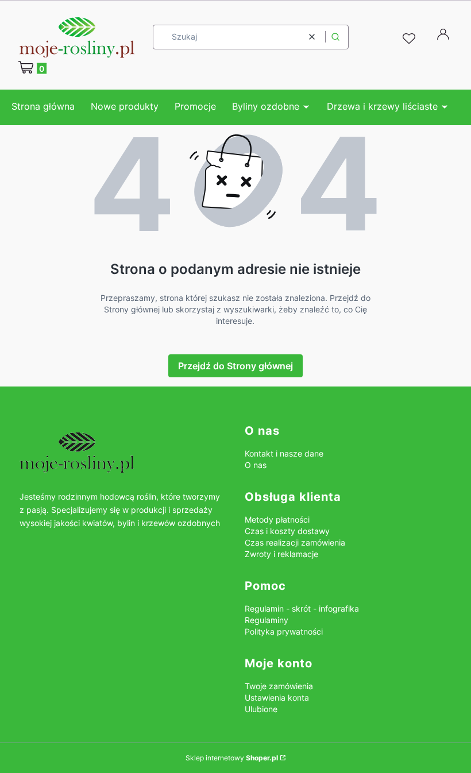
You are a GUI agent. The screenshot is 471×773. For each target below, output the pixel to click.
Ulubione (261, 709)
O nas (256, 465)
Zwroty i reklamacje (281, 554)
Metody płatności (277, 519)
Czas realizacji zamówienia (295, 542)
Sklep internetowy (232, 757)
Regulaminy (266, 620)
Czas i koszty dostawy (287, 531)
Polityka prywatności (284, 631)
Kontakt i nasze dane (284, 453)
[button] (335, 37)
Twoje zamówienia (279, 686)
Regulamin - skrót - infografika (302, 608)
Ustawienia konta (277, 697)
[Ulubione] (411, 39)
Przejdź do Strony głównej (235, 366)
